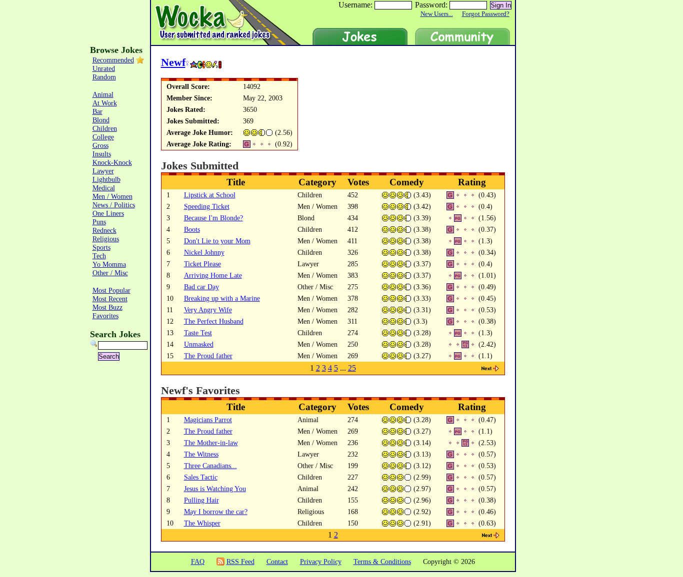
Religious (105, 239)
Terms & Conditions (382, 562)
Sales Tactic (201, 477)
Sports (101, 247)
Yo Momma (109, 264)
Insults (101, 154)
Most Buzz (107, 307)
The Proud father (208, 356)
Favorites (105, 316)
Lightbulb (106, 179)
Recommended (113, 60)
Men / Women (112, 196)
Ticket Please (202, 264)
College (103, 137)
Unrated (103, 68)
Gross (100, 145)
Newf (173, 62)
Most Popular (111, 290)
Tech (99, 256)
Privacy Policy (321, 562)
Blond (101, 120)
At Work (104, 103)
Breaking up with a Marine (222, 298)
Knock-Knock (112, 162)
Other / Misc (110, 273)
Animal (103, 94)
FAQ (197, 562)
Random (104, 77)
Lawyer (103, 171)
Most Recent (110, 299)
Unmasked (199, 344)
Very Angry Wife (208, 310)
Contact (277, 562)
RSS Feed (240, 562)
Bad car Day (201, 287)
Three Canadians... (210, 466)
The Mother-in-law (211, 443)
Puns (99, 222)
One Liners (108, 213)
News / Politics (113, 205)
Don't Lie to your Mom (217, 241)
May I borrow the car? (216, 512)
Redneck (104, 230)
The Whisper (202, 523)
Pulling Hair (201, 500)
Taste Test (198, 333)
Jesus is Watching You (215, 489)
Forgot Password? (486, 13)
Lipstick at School (210, 195)
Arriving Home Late (213, 275)
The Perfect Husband (214, 321)
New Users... (436, 13)
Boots (192, 229)
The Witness (201, 454)
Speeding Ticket (207, 206)
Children (104, 128)
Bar (97, 111)
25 (352, 368)
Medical (103, 188)
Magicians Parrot (208, 420)
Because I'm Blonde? (213, 218)
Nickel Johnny (204, 252)
